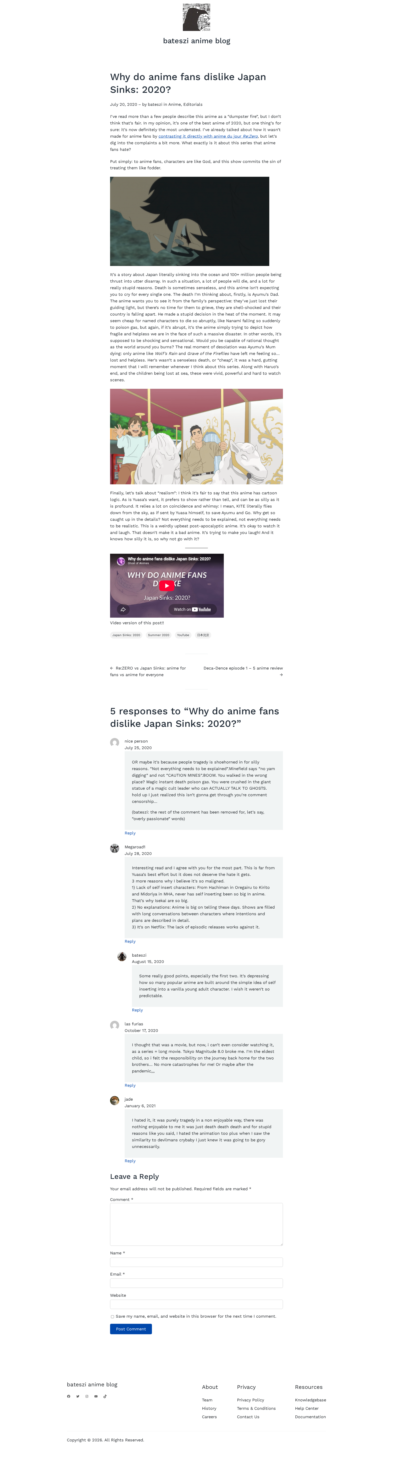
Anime (174, 104)
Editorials (193, 104)
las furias (134, 1023)
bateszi (155, 104)
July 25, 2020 (138, 747)
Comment (121, 1199)
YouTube (183, 635)
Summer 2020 (158, 635)
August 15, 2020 (148, 961)
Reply (130, 833)
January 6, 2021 (140, 1105)
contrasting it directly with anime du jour (208, 136)
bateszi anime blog (196, 40)
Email (117, 1274)
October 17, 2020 (141, 1030)
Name (117, 1253)
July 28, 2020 (138, 853)
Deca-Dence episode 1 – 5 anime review (243, 668)
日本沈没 (203, 635)
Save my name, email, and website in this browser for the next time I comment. (196, 1316)
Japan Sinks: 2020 (126, 635)
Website (118, 1295)
